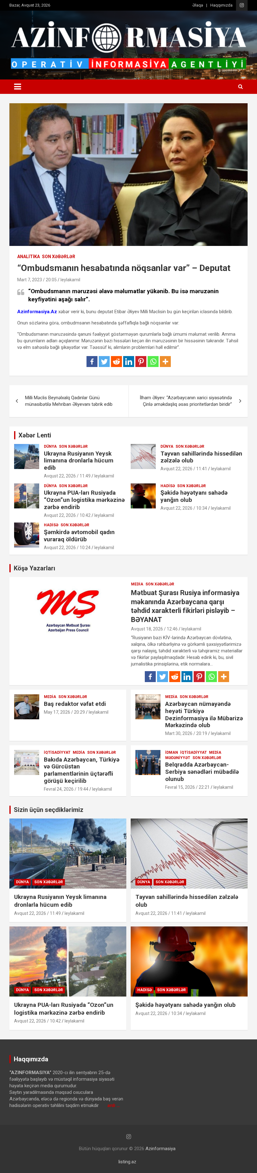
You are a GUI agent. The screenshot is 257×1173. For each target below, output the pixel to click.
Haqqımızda (221, 5)
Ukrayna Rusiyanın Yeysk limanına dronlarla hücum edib (78, 461)
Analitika (28, 256)
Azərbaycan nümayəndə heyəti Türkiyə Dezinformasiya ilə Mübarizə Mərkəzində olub (204, 714)
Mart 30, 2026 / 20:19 (186, 733)
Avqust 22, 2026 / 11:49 (67, 475)
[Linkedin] (128, 361)
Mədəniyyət (177, 758)
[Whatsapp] (153, 361)
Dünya (50, 446)
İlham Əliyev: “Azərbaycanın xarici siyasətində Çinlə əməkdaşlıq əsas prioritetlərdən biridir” (186, 401)
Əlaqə (197, 5)
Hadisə (167, 486)
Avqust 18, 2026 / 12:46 (154, 628)
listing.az (127, 1162)
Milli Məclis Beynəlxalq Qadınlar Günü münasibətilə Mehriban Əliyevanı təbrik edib (69, 401)
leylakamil (70, 279)
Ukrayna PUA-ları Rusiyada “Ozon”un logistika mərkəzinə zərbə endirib (84, 500)
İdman (171, 752)
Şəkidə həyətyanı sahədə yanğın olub (194, 496)
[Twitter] (104, 361)
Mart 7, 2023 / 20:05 (37, 279)
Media (137, 584)
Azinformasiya (160, 1148)
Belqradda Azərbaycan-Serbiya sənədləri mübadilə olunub (202, 772)
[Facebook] (92, 361)
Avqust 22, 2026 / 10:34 (183, 508)
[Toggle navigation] (17, 86)
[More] (165, 361)
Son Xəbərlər (58, 256)
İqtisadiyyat (57, 752)
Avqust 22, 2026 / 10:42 (67, 515)
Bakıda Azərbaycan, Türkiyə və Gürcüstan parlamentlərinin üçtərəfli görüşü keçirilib (81, 770)
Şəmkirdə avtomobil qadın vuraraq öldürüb (79, 535)
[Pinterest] (140, 361)
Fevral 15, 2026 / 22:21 (187, 787)
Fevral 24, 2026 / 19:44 (66, 789)
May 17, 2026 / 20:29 (64, 712)
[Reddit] (116, 361)
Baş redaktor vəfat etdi (75, 703)
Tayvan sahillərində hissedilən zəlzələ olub (201, 457)
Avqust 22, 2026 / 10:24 (67, 547)
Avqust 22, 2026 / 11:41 (183, 468)
